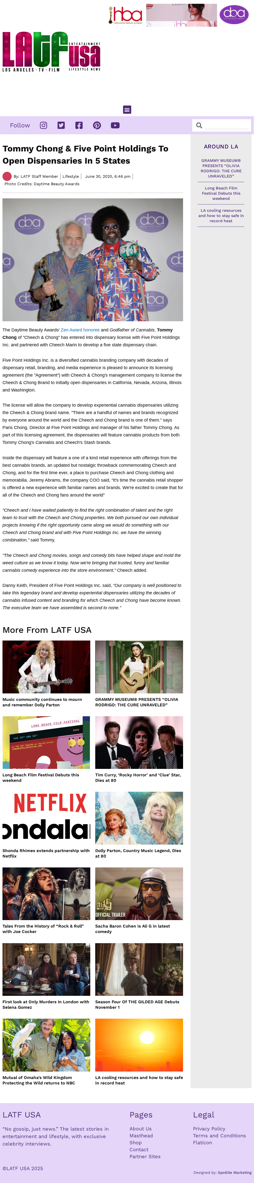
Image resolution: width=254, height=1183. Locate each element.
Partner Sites (145, 1156)
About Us (140, 1129)
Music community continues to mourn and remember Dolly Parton (42, 702)
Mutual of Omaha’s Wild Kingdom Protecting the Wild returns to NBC (38, 1080)
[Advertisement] (179, 64)
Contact (138, 1149)
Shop (135, 1143)
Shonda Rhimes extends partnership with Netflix (46, 853)
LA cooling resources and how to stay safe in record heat (139, 1080)
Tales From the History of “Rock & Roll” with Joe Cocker (43, 929)
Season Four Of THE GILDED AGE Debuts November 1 (137, 1004)
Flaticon (202, 1143)
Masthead (141, 1136)
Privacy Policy (209, 1129)
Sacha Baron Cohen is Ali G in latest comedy (132, 929)
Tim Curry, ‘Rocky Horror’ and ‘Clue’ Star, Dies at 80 (138, 777)
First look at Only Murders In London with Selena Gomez (45, 1004)
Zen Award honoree (80, 329)
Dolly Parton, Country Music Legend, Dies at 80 (138, 853)
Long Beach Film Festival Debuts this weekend (40, 777)
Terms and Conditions (219, 1136)
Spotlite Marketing (235, 1172)
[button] (127, 110)
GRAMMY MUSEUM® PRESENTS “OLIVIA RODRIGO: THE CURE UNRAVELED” (136, 702)
